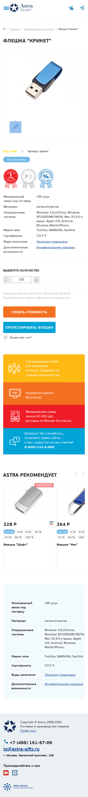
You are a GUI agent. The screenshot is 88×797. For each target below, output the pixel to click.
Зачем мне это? (21, 337)
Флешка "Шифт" (15, 544)
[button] (75, 474)
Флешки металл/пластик (39, 29)
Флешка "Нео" (67, 544)
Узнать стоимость (29, 312)
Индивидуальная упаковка (56, 247)
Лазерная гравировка (52, 241)
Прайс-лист (28, 731)
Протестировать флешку (29, 327)
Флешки (15, 29)
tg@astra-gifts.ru (21, 749)
